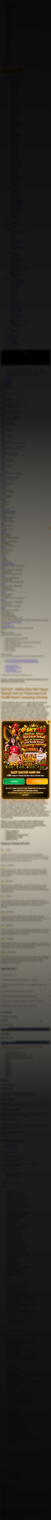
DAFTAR (37, 781)
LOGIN (14, 781)
